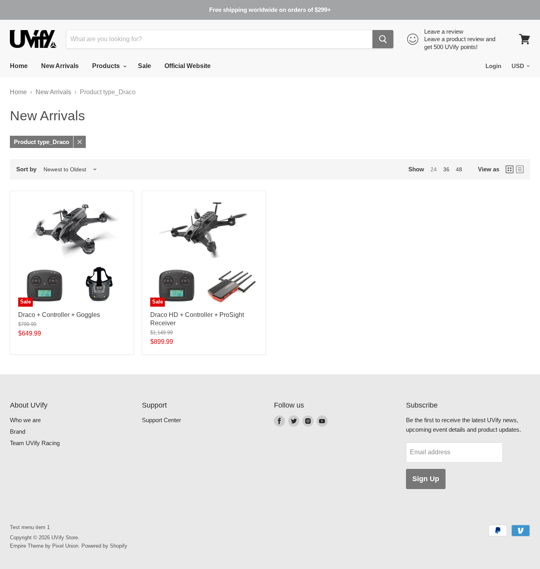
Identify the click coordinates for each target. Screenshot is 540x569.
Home (19, 66)
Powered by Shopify (104, 546)
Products (106, 66)
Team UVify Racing (35, 443)
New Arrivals (60, 66)
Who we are (25, 420)
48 (459, 169)
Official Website (187, 66)
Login (493, 66)
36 (446, 169)
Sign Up (425, 479)
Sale (144, 66)
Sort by (26, 169)
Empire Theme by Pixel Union (44, 546)
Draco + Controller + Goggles (59, 314)
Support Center (161, 420)
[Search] (382, 39)
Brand (17, 431)
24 (433, 169)
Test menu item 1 (30, 527)
